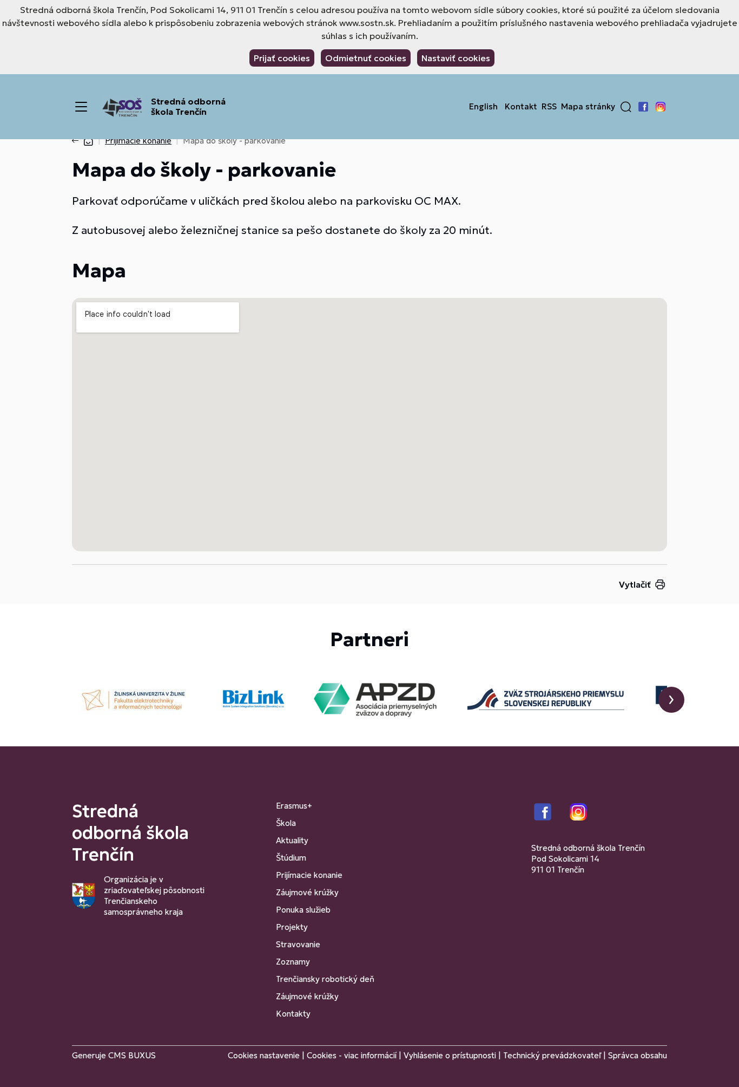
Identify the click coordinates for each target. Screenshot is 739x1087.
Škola (286, 823)
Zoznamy (293, 961)
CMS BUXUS (132, 1055)
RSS (549, 107)
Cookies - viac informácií (352, 1055)
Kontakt (521, 107)
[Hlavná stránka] (88, 140)
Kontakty (293, 1013)
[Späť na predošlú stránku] (77, 140)
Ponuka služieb (303, 909)
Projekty (292, 927)
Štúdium (291, 857)
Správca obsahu (637, 1055)
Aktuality (292, 840)
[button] (626, 106)
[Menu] (81, 106)
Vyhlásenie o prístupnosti (450, 1055)
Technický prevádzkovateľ (552, 1055)
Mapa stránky (588, 107)
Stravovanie (298, 944)
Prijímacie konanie (138, 140)
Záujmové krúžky (307, 892)
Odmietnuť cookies (365, 58)
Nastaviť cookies (455, 58)
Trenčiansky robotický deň (325, 979)
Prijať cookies (282, 58)
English (483, 107)
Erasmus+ (294, 805)
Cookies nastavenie (264, 1055)
